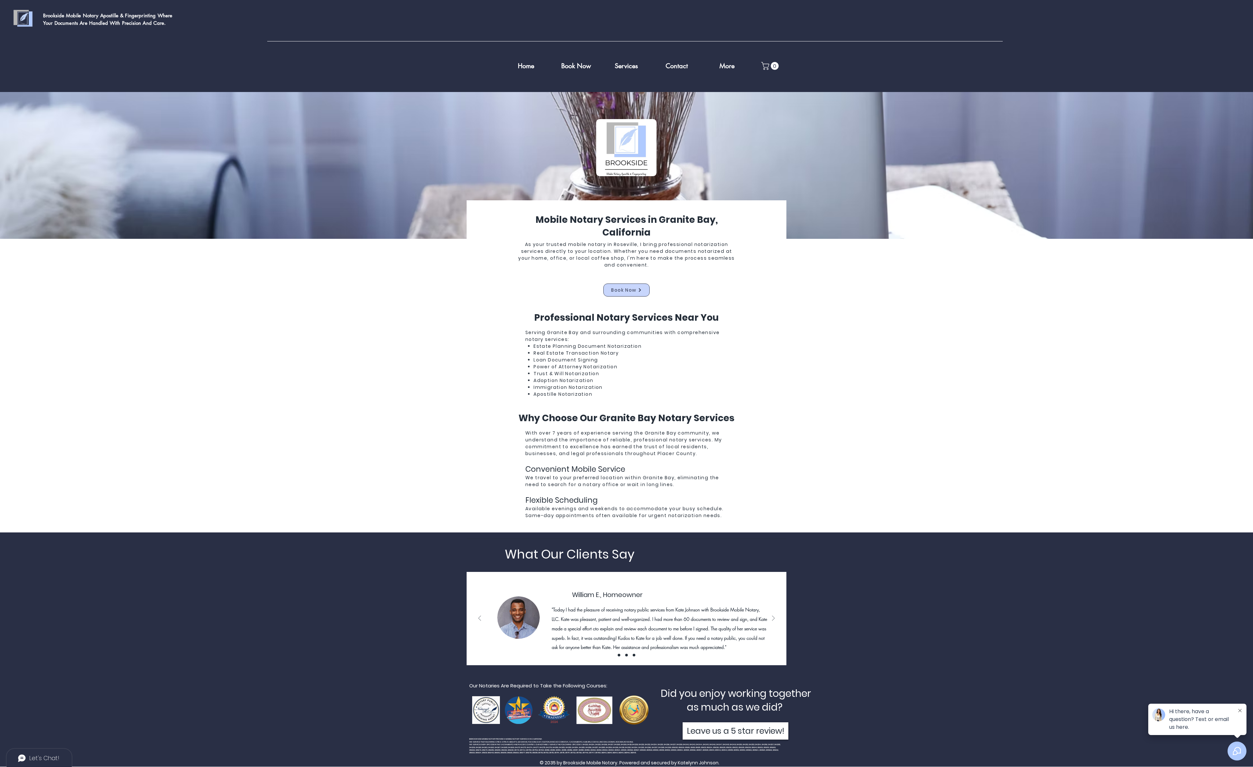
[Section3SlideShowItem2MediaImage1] (626, 655)
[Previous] (479, 619)
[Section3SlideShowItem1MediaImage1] (619, 655)
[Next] (773, 619)
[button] (771, 66)
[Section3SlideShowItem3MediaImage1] (634, 655)
